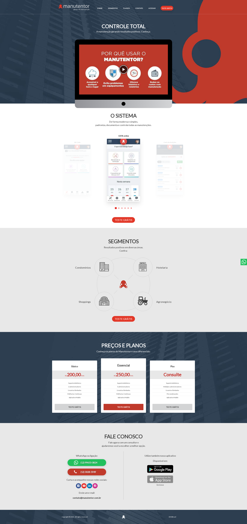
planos (126, 8)
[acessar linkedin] (89, 485)
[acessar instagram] (95, 485)
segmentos (113, 8)
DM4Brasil (172, 517)
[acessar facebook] (78, 485)
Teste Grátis (167, 8)
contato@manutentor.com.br (87, 497)
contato (139, 8)
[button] (115, 210)
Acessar (152, 8)
